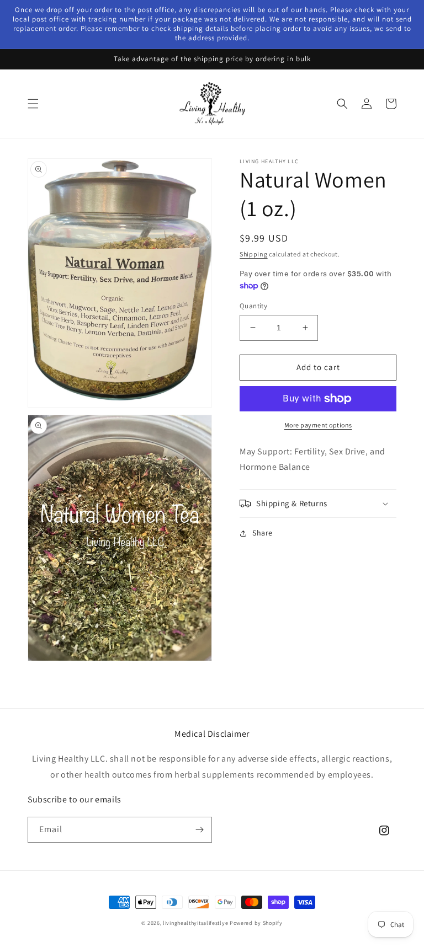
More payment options (318, 425)
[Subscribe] (199, 830)
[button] (33, 104)
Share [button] (262, 533)
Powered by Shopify (256, 922)
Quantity (253, 305)
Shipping (254, 254)
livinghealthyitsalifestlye (195, 922)
